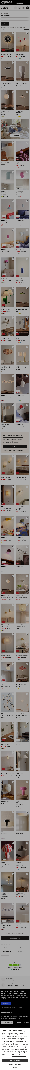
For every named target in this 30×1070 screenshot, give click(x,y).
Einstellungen (15, 1067)
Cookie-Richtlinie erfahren (19, 1056)
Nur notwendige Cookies (15, 1064)
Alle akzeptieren (15, 1060)
